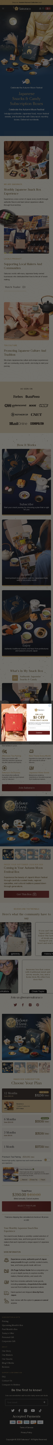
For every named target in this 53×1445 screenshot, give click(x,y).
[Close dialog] (50, 705)
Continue (39, 732)
